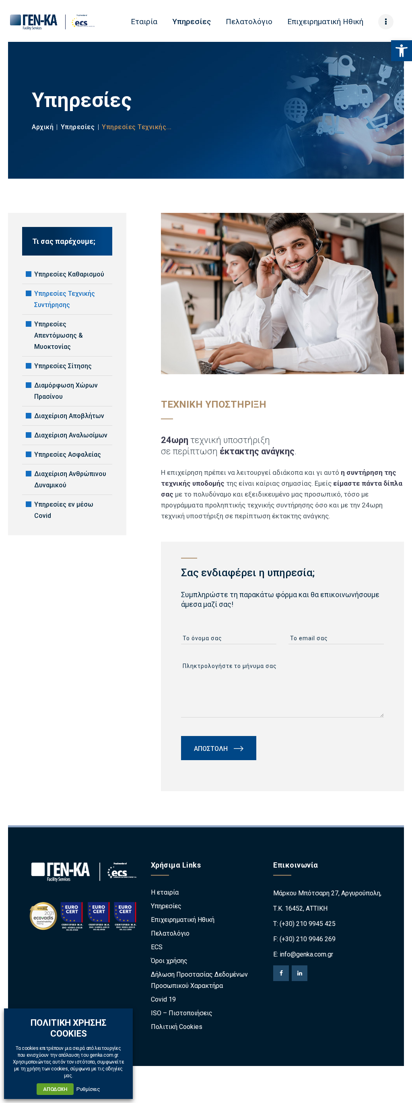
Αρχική (43, 127)
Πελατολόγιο (170, 933)
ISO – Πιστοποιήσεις (181, 1013)
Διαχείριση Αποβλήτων (69, 416)
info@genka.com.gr (306, 954)
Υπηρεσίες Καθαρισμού (69, 274)
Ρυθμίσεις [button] (88, 1089)
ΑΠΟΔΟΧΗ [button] (55, 1089)
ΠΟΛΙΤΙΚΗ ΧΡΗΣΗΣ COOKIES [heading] (69, 1028)
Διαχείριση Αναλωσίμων (70, 435)
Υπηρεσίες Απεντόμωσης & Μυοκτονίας (58, 335)
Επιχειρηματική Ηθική (182, 920)
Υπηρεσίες (78, 127)
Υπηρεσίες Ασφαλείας (67, 454)
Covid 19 (163, 999)
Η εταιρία (165, 892)
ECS (157, 947)
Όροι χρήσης (169, 961)
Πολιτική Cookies (176, 1027)
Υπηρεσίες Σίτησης (63, 366)
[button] (401, 50)
